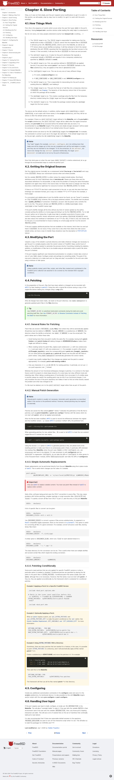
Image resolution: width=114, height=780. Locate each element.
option (35, 617)
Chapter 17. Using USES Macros (11, 80)
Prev (30, 733)
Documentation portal (59, 747)
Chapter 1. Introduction (9, 12)
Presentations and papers (60, 755)
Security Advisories (38, 763)
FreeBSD (35, 747)
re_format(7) (70, 522)
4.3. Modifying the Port (9, 30)
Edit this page (98, 46)
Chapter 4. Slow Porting (9, 20)
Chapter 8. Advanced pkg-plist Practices (11, 54)
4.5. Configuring (7, 35)
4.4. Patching (7, 32)
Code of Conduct (38, 759)
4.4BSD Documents (58, 763)
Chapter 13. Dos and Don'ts (10, 67)
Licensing (96, 751)
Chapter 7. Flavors (7, 50)
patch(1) (45, 287)
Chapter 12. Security (8, 65)
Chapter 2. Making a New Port (11, 15)
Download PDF (98, 43)
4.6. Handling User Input (10, 37)
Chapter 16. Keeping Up (9, 77)
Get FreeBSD (33, 3)
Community (59, 3)
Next (84, 733)
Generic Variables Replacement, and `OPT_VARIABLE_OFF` (52, 621)
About (23, 3)
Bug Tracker (76, 763)
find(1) (27, 522)
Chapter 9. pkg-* (7, 57)
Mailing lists (76, 755)
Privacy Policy (97, 755)
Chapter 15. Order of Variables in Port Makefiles (12, 74)
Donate (106, 3)
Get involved (76, 747)
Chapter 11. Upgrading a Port (10, 62)
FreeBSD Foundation (39, 751)
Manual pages (56, 751)
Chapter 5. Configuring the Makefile (10, 41)
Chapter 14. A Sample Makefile (11, 70)
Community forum (78, 751)
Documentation (46, 3)
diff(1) (27, 287)
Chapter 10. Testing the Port (10, 60)
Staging (44, 90)
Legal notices (97, 759)
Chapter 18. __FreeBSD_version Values (11, 84)
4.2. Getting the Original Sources (10, 26)
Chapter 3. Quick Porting (9, 17)
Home (58, 733)
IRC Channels (76, 759)
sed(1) (29, 468)
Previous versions (58, 759)
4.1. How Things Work (9, 22)
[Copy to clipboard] (87, 293)
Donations (96, 747)
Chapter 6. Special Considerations (7, 46)
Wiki (53, 766)
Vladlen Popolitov (53, 728)
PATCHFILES (82, 231)
